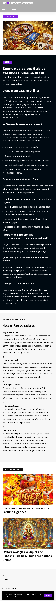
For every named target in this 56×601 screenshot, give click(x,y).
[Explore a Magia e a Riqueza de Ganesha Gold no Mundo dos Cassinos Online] (28, 533)
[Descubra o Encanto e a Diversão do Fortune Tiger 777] (28, 489)
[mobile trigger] (5, 3)
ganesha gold (9, 450)
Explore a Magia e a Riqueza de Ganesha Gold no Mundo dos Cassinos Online (27, 556)
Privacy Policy (35, 594)
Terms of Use (12, 597)
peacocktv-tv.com (20, 3)
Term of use (10, 588)
